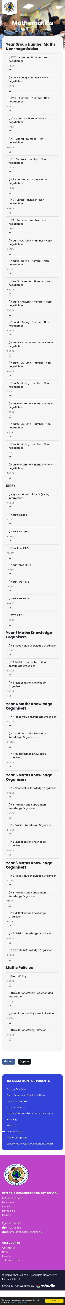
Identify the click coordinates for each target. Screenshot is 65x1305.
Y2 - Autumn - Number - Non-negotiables (28, 181)
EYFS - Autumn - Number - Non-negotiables (29, 59)
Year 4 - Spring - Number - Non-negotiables (29, 323)
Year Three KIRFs (20, 565)
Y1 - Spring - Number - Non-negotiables (27, 140)
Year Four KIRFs (19, 548)
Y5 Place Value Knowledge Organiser (33, 788)
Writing (11, 1125)
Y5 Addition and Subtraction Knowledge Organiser (27, 806)
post (26, 1061)
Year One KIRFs (19, 598)
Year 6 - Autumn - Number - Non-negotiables (30, 425)
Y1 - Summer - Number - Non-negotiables (28, 161)
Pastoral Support (17, 1137)
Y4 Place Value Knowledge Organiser (33, 717)
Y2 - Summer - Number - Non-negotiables (28, 222)
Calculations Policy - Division (28, 1030)
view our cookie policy (18, 1302)
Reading (12, 1119)
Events (6, 1256)
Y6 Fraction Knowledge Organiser (31, 950)
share (9, 1061)
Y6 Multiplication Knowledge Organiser (27, 914)
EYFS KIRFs (16, 615)
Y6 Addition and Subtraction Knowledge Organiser (27, 894)
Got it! (54, 1301)
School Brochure (16, 1089)
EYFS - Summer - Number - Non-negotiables (29, 99)
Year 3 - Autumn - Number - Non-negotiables (30, 242)
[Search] (50, 7)
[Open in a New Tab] (10, 70)
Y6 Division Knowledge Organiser (30, 933)
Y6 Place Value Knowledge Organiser (33, 876)
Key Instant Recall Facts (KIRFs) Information (29, 496)
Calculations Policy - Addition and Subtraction (31, 994)
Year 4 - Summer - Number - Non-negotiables (31, 344)
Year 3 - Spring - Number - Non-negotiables (29, 262)
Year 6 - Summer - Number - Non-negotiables (31, 466)
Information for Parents (38, 29)
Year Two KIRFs (19, 582)
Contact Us (9, 1248)
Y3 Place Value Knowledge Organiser (33, 645)
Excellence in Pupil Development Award (30, 1143)
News (5, 1252)
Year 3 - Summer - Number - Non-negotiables (31, 283)
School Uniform (16, 1107)
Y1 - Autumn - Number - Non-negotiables (28, 120)
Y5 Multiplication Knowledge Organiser (27, 843)
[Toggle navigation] (59, 7)
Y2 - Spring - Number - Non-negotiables (27, 201)
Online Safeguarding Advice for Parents (30, 1113)
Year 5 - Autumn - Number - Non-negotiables (30, 364)
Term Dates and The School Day (26, 1095)
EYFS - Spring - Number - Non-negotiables (28, 79)
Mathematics (15, 1131)
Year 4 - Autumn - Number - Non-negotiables (30, 303)
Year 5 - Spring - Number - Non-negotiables (29, 385)
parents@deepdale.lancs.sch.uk (24, 1232)
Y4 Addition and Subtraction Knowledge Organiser (27, 735)
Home (16, 29)
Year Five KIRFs (19, 531)
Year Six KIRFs (18, 515)
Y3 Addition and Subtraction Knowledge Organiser (27, 664)
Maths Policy (18, 976)
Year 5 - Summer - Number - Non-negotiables (31, 405)
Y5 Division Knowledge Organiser (30, 825)
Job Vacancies (11, 1260)
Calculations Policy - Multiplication (32, 1013)
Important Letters (17, 1101)
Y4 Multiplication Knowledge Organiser (27, 755)
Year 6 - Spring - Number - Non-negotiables (29, 446)
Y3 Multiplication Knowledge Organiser (27, 684)
